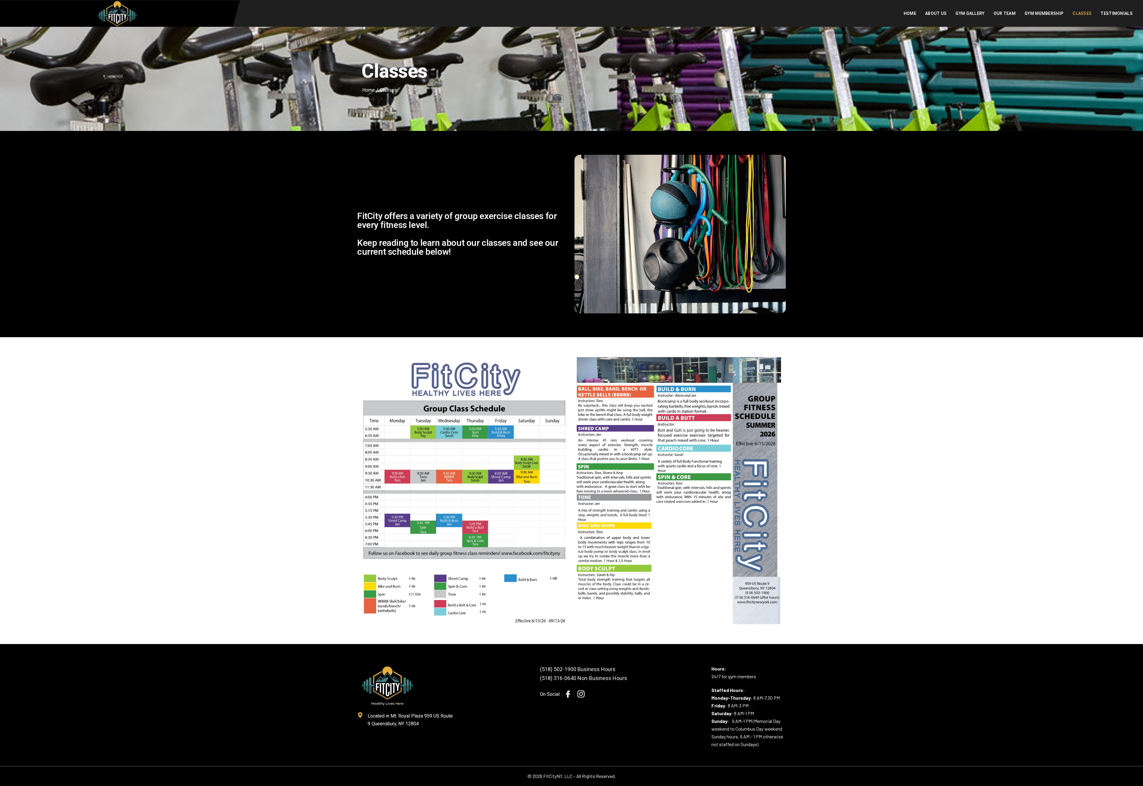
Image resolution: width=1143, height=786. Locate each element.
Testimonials (1116, 13)
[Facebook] (567, 694)
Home (910, 13)
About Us (936, 13)
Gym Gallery (969, 13)
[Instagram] (581, 694)
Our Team (1005, 13)
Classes (1082, 13)
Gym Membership (1044, 13)
